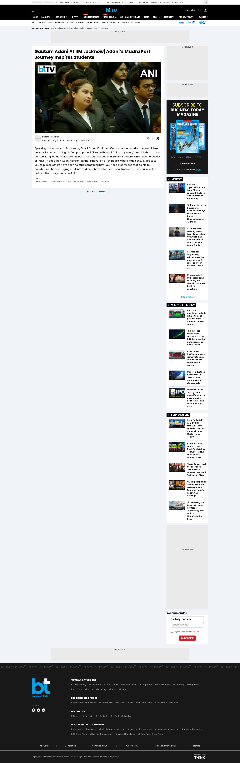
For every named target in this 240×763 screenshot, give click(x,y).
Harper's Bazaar (142, 2)
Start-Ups (77, 689)
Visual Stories (163, 684)
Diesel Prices (108, 22)
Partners (196, 745)
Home (35, 17)
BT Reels (135, 22)
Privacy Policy (131, 745)
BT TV (75, 17)
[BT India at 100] (182, 23)
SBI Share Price (80, 734)
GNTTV (182, 2)
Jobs (124, 689)
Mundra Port (58, 182)
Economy (96, 684)
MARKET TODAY (183, 305)
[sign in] (205, 10)
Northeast (97, 2)
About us (44, 745)
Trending (179, 684)
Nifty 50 (88, 716)
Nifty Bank (102, 716)
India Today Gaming (112, 2)
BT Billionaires (91, 17)
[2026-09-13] (187, 136)
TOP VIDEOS (180, 415)
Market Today (79, 684)
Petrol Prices (93, 22)
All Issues (190, 157)
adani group (41, 182)
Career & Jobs (45, 22)
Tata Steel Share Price (167, 702)
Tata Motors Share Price (84, 702)
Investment (92, 182)
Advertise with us (100, 745)
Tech (155, 17)
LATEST (176, 179)
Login (198, 169)
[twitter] (43, 710)
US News (59, 22)
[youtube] (38, 710)
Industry (168, 17)
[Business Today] (111, 10)
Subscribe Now (187, 163)
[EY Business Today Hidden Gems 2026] (202, 23)
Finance (105, 182)
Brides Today (156, 2)
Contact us (70, 745)
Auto (114, 689)
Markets (46, 17)
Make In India (110, 17)
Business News (37, 28)
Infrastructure (75, 182)
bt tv (47, 28)
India (146, 17)
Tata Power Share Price (151, 734)
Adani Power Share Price (113, 702)
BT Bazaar (75, 2)
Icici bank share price (102, 734)
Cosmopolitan (127, 2)
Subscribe (190, 10)
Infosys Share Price (193, 729)
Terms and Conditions (165, 745)
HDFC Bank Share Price (141, 702)
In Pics (70, 22)
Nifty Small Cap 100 (122, 716)
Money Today (186, 17)
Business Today (62, 2)
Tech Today (112, 684)
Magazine (61, 17)
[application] (98, 97)
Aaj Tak (175, 2)
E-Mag (200, 157)
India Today (86, 2)
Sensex (76, 716)
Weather (80, 22)
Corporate (147, 684)
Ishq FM (166, 2)
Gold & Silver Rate (130, 17)
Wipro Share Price (126, 734)
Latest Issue (177, 157)
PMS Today (123, 22)
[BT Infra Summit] (191, 23)
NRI (33, 22)
